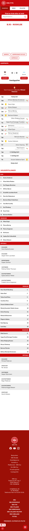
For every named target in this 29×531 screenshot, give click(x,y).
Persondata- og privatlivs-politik (14, 521)
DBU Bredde (14, 458)
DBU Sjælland (14, 514)
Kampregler (14, 58)
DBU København (14, 509)
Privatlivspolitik (14, 469)
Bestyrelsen (14, 455)
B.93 (5, 74)
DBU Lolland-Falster (14, 511)
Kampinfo (6, 54)
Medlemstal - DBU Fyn (14, 465)
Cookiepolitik (14, 472)
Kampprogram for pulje (18, 54)
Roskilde (24, 74)
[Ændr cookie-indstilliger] (2, 528)
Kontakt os (14, 462)
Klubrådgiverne (14, 460)
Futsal (14, 516)
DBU (14, 500)
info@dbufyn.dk (14, 489)
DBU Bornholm (14, 502)
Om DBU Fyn (14, 467)
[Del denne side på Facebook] (1, 525)
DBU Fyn (14, 504)
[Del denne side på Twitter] (4, 525)
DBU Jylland (14, 507)
